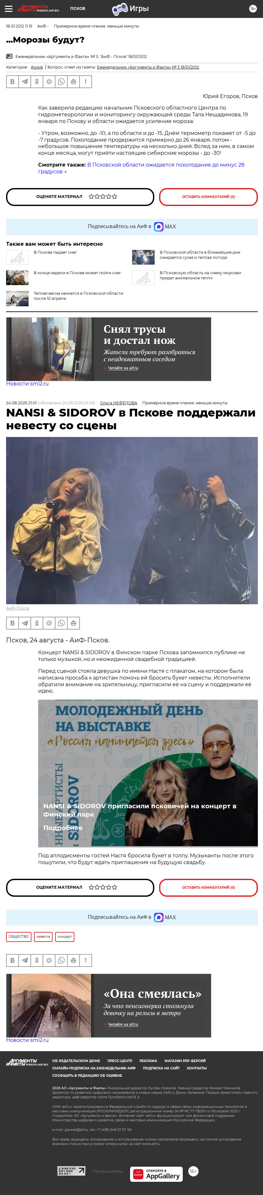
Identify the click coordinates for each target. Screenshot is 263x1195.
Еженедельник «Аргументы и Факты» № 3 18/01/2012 (148, 67)
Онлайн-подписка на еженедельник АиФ (94, 1068)
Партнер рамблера (107, 1171)
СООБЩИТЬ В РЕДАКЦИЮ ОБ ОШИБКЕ (87, 1076)
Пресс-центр (119, 1061)
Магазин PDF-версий (185, 1061)
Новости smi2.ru (27, 384)
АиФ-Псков (17, 608)
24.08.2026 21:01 (21, 402)
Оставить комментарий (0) (208, 197)
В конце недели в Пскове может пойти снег (77, 272)
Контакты (197, 1068)
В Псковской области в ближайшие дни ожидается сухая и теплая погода (200, 255)
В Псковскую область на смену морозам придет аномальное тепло (200, 275)
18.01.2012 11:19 (19, 26)
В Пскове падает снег (55, 252)
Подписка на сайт (161, 1068)
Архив (37, 67)
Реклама (148, 1061)
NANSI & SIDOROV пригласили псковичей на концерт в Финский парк (139, 810)
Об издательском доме (76, 1061)
